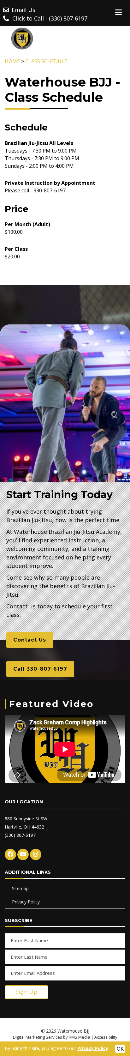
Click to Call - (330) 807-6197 (49, 18)
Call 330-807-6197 (40, 669)
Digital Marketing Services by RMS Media (51, 1037)
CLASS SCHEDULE (46, 61)
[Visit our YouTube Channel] (23, 854)
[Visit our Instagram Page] (35, 854)
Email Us (23, 10)
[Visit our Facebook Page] (10, 854)
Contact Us (29, 640)
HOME (12, 61)
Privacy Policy (26, 902)
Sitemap (20, 888)
